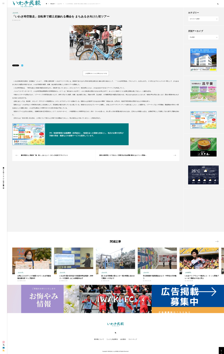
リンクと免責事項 (112, 339)
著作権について (99, 339)
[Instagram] (4, 342)
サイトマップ (133, 339)
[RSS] (4, 350)
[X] (4, 345)
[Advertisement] (203, 206)
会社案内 (123, 339)
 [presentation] (216, 241)
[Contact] (4, 348)
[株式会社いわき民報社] (27, 3)
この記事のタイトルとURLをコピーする (96, 73)
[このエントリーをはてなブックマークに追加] (22, 66)
